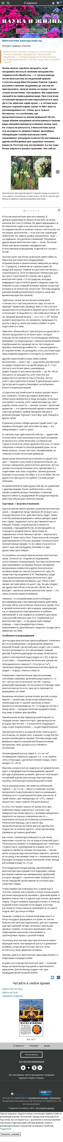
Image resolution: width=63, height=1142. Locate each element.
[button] (57, 171)
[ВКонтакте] (58, 977)
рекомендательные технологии (44, 1097)
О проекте (18, 1045)
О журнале (30, 3)
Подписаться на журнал (32, 31)
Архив (47, 1045)
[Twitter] (52, 977)
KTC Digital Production (45, 1108)
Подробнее (5, 1128)
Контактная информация (31, 1061)
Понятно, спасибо (10, 1134)
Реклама (34, 1045)
